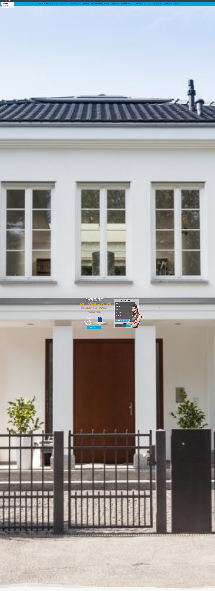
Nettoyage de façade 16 (63, 3)
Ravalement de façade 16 (73, 3)
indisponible (5, 1)
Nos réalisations (94, 327)
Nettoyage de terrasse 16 (54, 3)
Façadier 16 (177, 3)
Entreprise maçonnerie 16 (44, 3)
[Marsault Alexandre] (7, 5)
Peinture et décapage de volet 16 (128, 3)
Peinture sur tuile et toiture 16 (141, 3)
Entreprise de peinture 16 (162, 3)
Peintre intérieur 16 (118, 3)
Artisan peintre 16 (170, 3)
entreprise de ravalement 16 (96, 3)
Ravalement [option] (94, 300)
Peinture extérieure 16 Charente (84, 3)
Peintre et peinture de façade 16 (108, 3)
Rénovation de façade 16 (152, 3)
